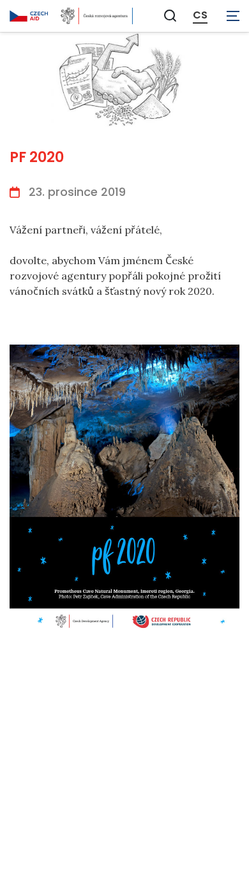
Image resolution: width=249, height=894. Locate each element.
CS (200, 15)
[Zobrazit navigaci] (233, 16)
